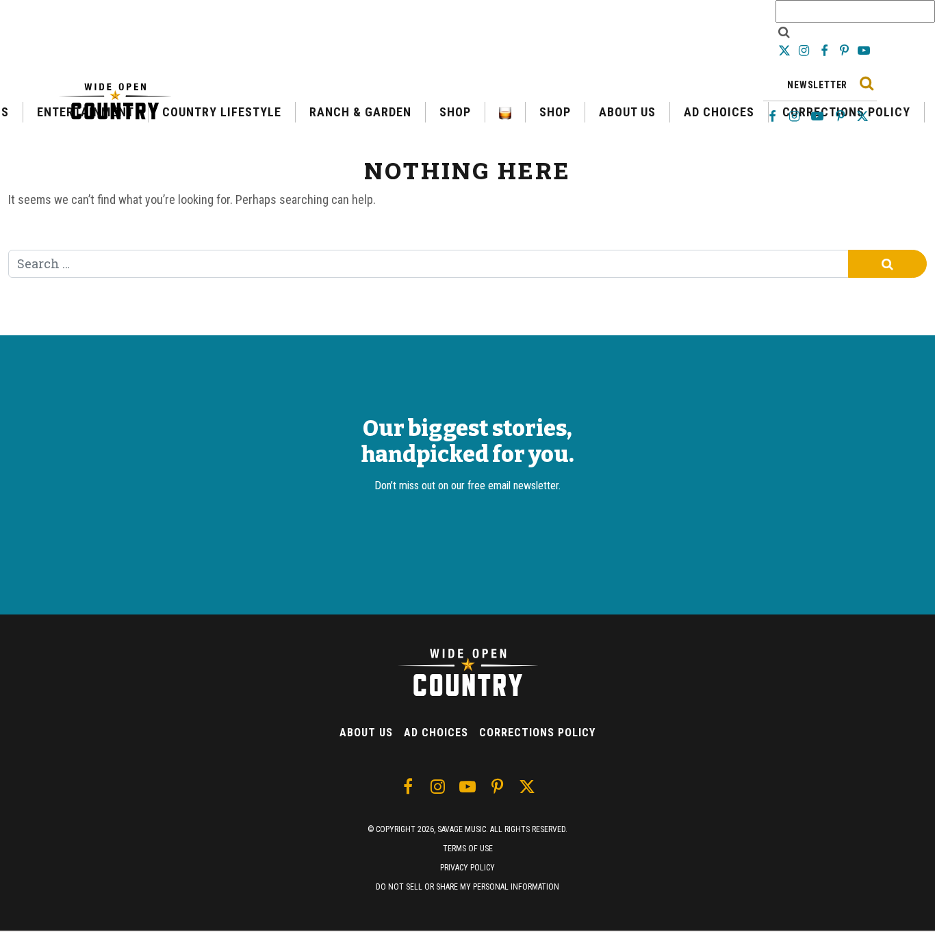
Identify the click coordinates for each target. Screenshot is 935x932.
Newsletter (817, 84)
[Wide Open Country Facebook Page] (825, 50)
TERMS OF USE (468, 848)
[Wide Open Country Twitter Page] (785, 50)
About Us (366, 732)
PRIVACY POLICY (467, 867)
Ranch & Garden (360, 112)
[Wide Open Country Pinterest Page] (846, 50)
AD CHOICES (719, 112)
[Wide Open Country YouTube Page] (864, 50)
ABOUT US (627, 112)
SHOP (455, 112)
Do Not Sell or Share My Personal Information (467, 887)
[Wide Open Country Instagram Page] (805, 50)
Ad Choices (436, 732)
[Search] (866, 83)
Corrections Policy (537, 732)
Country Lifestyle (221, 112)
